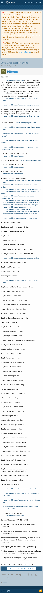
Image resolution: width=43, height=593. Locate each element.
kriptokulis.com (25, 52)
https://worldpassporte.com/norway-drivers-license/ (22, 489)
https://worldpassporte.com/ (13, 80)
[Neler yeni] (36, 2)
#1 (41, 77)
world (4, 66)
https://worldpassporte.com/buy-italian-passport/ (21, 205)
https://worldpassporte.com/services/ (16, 209)
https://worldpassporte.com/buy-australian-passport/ (22, 202)
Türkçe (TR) (6, 591)
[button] (2, 2)
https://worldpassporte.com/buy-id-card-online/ (20, 218)
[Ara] (40, 2)
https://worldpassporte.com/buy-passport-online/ (21, 105)
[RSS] (40, 591)
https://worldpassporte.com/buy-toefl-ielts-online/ (21, 211)
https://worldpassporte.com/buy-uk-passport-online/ (22, 189)
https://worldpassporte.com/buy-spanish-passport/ (21, 200)
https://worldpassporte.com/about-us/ (17, 207)
